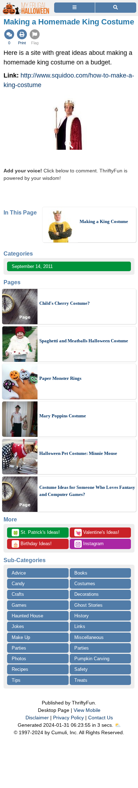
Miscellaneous (89, 637)
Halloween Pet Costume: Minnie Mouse (78, 453)
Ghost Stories (88, 605)
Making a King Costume (104, 221)
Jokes (18, 626)
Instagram (93, 543)
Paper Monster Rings (60, 378)
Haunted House (27, 615)
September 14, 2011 (32, 266)
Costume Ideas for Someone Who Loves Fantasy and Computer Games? (87, 491)
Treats (80, 680)
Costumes (84, 583)
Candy (18, 583)
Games (19, 605)
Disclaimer (37, 717)
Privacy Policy (68, 717)
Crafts (18, 594)
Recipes (20, 669)
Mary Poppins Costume (62, 415)
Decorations (86, 594)
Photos (19, 658)
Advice (19, 573)
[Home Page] (26, 4)
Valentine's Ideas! (97, 533)
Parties (19, 648)
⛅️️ (118, 725)
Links (79, 626)
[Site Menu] (74, 7)
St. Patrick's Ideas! (36, 533)
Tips (16, 680)
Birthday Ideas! (32, 544)
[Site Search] (115, 7)
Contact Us (100, 717)
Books (80, 573)
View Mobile (87, 710)
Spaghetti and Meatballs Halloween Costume (83, 340)
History (81, 615)
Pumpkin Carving (91, 658)
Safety (81, 669)
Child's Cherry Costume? (64, 303)
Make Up (21, 637)
